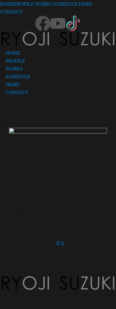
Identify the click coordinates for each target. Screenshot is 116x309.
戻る (60, 243)
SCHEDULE (65, 4)
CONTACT (11, 12)
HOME (7, 4)
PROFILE (24, 4)
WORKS (43, 4)
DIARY (86, 4)
